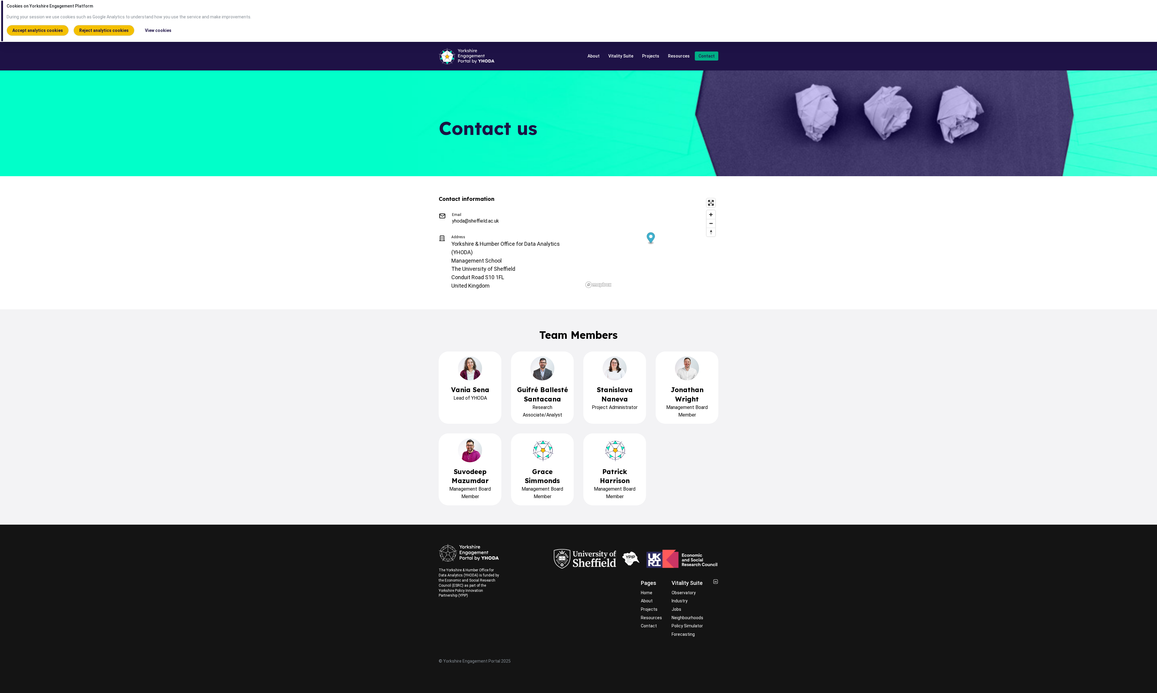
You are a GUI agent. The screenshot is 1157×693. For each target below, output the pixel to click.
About (594, 56)
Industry (680, 600)
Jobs (676, 609)
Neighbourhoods (687, 617)
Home (646, 592)
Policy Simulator (687, 625)
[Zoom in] (711, 214)
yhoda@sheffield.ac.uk (475, 221)
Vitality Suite (620, 56)
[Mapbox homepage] (598, 284)
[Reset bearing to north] (711, 232)
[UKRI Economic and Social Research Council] (682, 559)
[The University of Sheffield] (585, 559)
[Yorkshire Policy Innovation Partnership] (631, 559)
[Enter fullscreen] (711, 202)
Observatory (684, 592)
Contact (706, 56)
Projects (650, 56)
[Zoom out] (711, 223)
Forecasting (683, 634)
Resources (679, 56)
